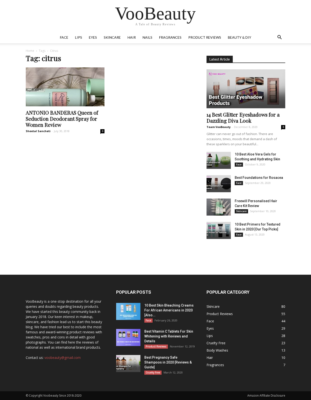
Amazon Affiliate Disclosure (266, 395)
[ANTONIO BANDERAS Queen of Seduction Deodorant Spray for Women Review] (65, 86)
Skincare (112, 37)
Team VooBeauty (219, 127)
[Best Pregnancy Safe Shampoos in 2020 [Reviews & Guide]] (128, 363)
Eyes (93, 37)
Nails (147, 37)
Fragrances (170, 37)
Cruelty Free (153, 372)
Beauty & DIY (239, 37)
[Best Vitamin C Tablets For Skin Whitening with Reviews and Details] (128, 337)
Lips (78, 37)
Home (30, 51)
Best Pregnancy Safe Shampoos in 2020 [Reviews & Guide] (168, 362)
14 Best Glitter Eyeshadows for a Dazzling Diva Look (243, 117)
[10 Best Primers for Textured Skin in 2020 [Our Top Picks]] (219, 230)
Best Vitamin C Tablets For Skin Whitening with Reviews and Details (168, 336)
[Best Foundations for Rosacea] (219, 183)
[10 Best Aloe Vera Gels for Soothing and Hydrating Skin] (219, 160)
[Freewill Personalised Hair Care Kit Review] (219, 207)
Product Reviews (204, 37)
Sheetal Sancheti (38, 131)
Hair (132, 37)
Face (64, 37)
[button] (279, 38)
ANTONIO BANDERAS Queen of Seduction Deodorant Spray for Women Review (62, 118)
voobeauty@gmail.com (62, 357)
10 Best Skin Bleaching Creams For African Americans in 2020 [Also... (169, 310)
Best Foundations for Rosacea (259, 178)
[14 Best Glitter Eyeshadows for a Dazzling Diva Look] (246, 88)
